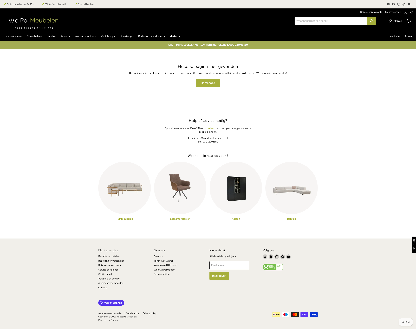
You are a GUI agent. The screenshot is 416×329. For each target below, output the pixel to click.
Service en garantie (108, 269)
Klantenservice (393, 12)
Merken (174, 36)
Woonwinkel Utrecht (164, 269)
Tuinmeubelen (12, 36)
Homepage (208, 82)
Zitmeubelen (33, 36)
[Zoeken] (371, 21)
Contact (102, 287)
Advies (408, 36)
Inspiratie (395, 36)
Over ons (158, 256)
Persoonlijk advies (84, 4)
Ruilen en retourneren (109, 265)
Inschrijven (219, 275)
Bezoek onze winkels (371, 12)
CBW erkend (105, 274)
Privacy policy (149, 313)
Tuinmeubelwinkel (163, 260)
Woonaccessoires (85, 36)
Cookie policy (132, 313)
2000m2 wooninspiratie (54, 4)
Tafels (50, 36)
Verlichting (107, 36)
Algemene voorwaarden (110, 283)
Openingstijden (161, 274)
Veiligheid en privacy (108, 278)
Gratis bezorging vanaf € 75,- (19, 4)
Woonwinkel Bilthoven (165, 265)
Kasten (64, 36)
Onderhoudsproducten (150, 36)
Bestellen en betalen (108, 256)
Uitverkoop (125, 36)
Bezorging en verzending (111, 260)
